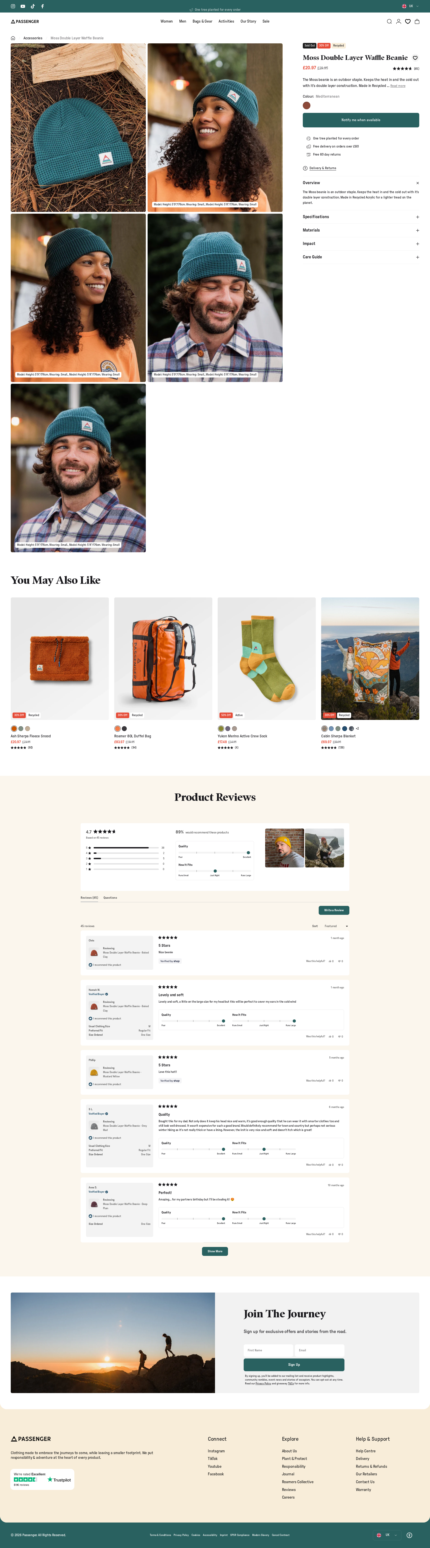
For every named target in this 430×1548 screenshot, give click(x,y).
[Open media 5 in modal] (78, 468)
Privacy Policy (181, 1535)
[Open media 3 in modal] (78, 298)
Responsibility (294, 1466)
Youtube (214, 1466)
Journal (288, 1474)
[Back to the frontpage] (13, 38)
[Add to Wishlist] (415, 58)
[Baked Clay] (306, 105)
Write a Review (336, 912)
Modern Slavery (260, 1535)
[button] (406, 68)
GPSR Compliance (239, 1535)
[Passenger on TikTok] (32, 6)
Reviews (289, 1490)
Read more (397, 86)
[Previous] (15, 662)
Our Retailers (366, 1474)
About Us (289, 1451)
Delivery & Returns (323, 168)
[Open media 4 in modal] (215, 298)
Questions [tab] (110, 899)
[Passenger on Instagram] (13, 6)
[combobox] (410, 6)
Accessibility (210, 1535)
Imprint (224, 1535)
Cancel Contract (281, 1535)
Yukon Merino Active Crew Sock (242, 736)
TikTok (212, 1459)
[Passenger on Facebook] (42, 6)
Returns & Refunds (371, 1466)
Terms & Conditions (160, 1535)
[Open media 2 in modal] (215, 127)
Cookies (195, 1535)
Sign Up (294, 1365)
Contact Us (365, 1482)
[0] (407, 21)
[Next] (105, 662)
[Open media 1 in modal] (78, 127)
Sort (315, 926)
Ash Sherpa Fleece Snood (31, 736)
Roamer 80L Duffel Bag (132, 736)
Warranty (363, 1490)
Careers (288, 1497)
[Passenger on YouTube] (23, 6)
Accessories (33, 38)
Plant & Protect (294, 1459)
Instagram (216, 1451)
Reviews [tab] (89, 899)
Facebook (216, 1474)
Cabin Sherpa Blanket (338, 736)
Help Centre (365, 1451)
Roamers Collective (298, 1482)
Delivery (362, 1459)
